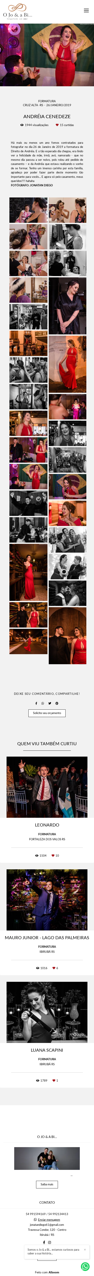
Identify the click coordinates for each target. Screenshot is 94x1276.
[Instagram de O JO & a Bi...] (49, 1242)
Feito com (47, 1272)
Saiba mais (47, 1184)
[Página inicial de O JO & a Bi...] (17, 11)
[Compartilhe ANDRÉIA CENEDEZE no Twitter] (49, 703)
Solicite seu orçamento (47, 713)
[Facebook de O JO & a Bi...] (44, 1242)
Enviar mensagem (49, 1220)
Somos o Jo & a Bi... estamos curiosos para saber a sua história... (53, 1251)
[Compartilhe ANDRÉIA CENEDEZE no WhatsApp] (43, 703)
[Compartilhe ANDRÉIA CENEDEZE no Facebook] (36, 703)
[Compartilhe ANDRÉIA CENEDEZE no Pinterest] (57, 703)
